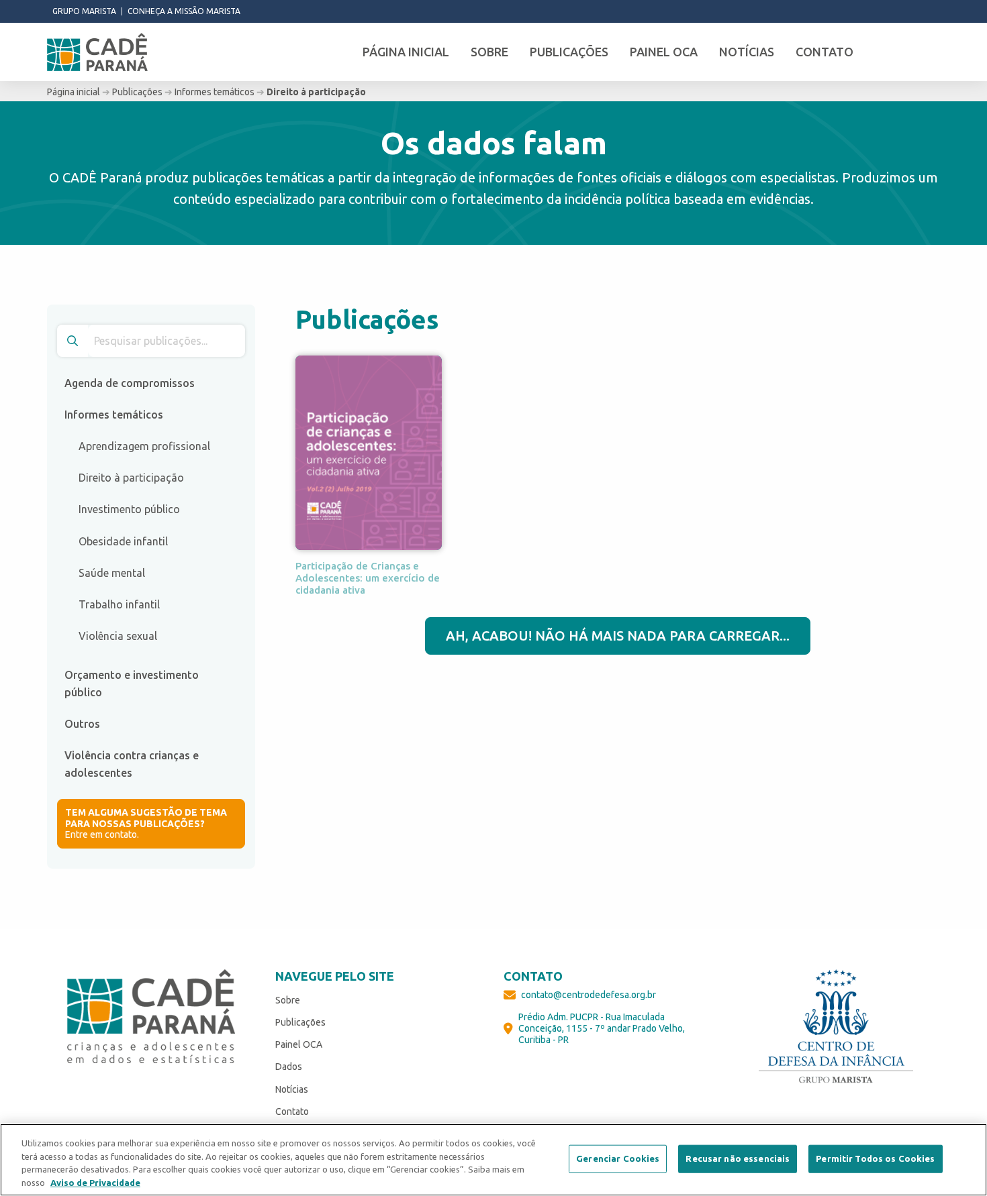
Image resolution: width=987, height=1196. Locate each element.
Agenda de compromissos (129, 383)
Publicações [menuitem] (569, 51)
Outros (82, 724)
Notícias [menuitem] (746, 51)
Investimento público (129, 509)
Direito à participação (131, 478)
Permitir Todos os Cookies (875, 1158)
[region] (493, 1160)
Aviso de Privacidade (95, 1182)
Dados (288, 1066)
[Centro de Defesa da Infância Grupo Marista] (836, 1026)
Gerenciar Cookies (617, 1158)
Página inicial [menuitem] (406, 51)
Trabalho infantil (119, 604)
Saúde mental (112, 573)
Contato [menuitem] (824, 51)
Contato (292, 1111)
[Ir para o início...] (97, 52)
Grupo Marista (84, 11)
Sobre (287, 1000)
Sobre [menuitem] (489, 51)
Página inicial (73, 92)
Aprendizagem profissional (144, 446)
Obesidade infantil (123, 541)
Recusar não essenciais (738, 1158)
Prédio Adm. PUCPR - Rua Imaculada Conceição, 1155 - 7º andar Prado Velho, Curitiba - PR (601, 1028)
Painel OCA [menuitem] (664, 51)
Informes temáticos (214, 92)
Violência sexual (118, 636)
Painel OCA (298, 1044)
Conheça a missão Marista (184, 11)
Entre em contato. (146, 823)
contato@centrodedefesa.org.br (588, 994)
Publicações (137, 92)
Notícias (291, 1089)
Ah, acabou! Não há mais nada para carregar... (618, 635)
